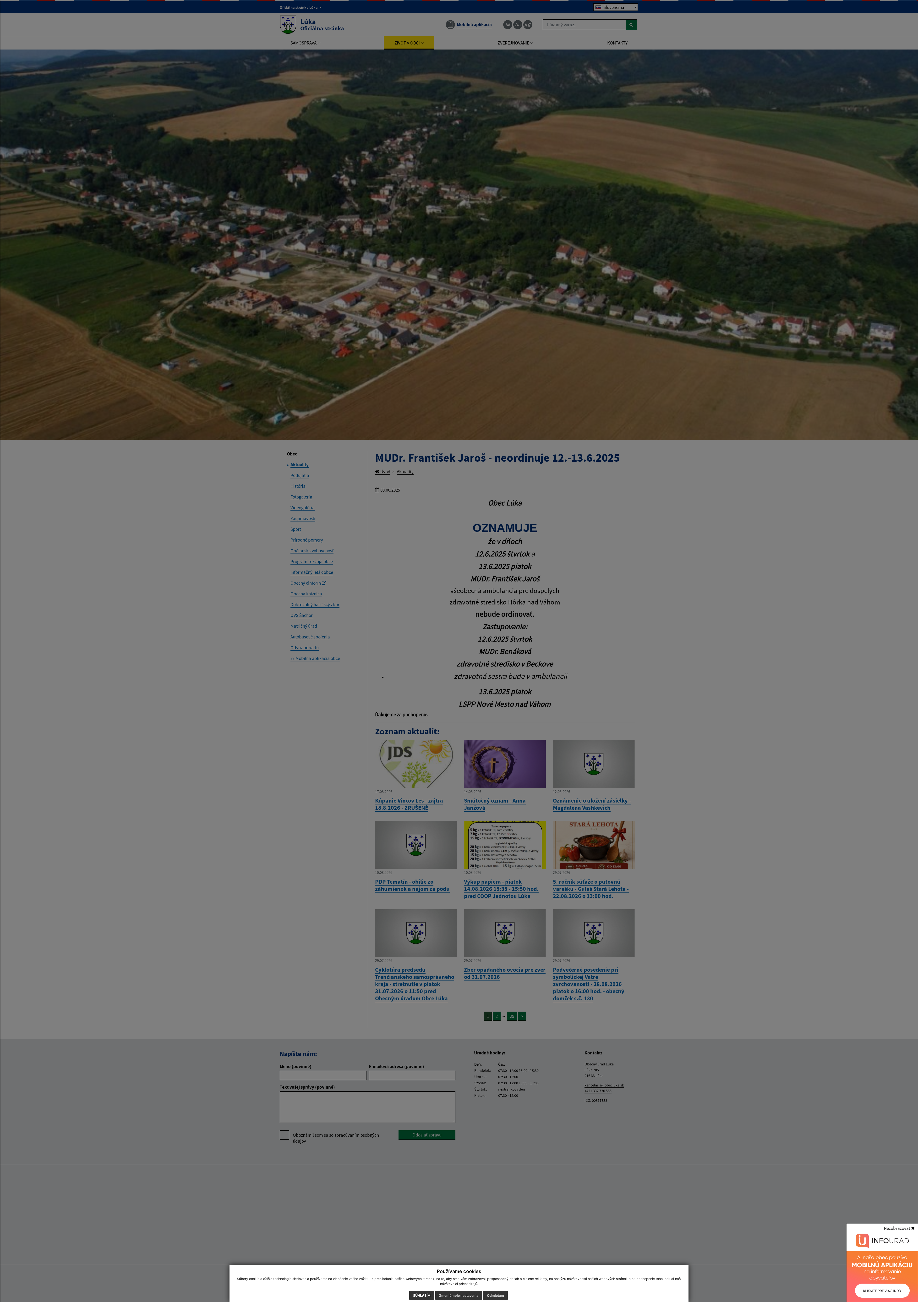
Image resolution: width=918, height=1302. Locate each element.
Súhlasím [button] (422, 1295)
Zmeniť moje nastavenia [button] (458, 1295)
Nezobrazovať (897, 1228)
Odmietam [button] (495, 1295)
